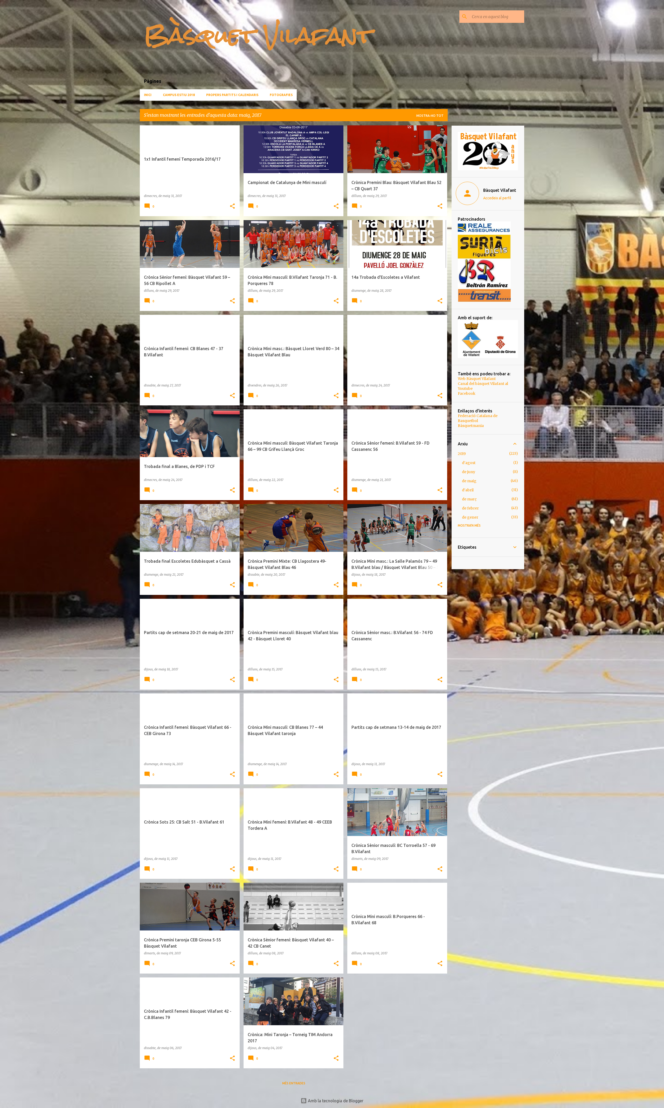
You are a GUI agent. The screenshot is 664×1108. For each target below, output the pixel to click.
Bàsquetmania (471, 425)
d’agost (468, 462)
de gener (470, 517)
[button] (232, 206)
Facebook (466, 393)
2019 (462, 453)
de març (469, 499)
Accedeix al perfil (497, 198)
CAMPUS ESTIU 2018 (179, 95)
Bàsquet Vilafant (258, 35)
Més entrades (293, 1083)
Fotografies (281, 95)
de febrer (470, 508)
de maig (469, 481)
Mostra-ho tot (430, 115)
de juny (468, 472)
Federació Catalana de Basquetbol (477, 418)
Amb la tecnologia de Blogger (335, 1100)
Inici (147, 95)
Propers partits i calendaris (232, 95)
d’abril (468, 490)
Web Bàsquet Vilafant (477, 378)
